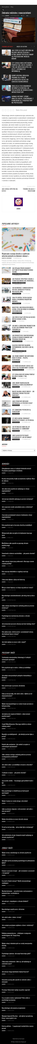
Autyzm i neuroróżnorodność (20, 274)
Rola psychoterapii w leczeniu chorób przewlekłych (17, 525)
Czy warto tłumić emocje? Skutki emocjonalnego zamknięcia (16, 882)
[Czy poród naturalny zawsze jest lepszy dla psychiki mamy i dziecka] (6, 368)
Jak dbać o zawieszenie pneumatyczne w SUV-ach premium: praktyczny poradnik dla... (23, 328)
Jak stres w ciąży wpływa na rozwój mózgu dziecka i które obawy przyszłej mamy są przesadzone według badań (22, 54)
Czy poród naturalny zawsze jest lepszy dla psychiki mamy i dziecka (22, 367)
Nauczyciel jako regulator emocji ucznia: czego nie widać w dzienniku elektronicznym (23, 309)
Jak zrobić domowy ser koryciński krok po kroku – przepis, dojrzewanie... (23, 358)
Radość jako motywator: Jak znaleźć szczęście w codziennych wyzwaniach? (16, 745)
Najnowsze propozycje (18, 1038)
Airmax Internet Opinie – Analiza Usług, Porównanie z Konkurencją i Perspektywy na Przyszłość (22, 99)
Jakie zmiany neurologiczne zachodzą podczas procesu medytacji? (18, 607)
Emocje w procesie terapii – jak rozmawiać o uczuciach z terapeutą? (18, 872)
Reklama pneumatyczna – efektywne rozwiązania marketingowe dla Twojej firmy (16, 934)
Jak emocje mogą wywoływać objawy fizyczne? (15, 972)
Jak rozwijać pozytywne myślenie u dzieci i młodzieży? (18, 925)
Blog (12, 7)
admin (7, 15)
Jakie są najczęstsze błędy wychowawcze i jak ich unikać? (22, 436)
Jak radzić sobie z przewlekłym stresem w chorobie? (17, 764)
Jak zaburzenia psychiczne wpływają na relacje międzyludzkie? (15, 490)
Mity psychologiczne (18, 369)
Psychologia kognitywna (19, 351)
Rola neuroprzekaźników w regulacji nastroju (15, 571)
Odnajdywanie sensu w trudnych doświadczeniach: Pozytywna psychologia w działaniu (16, 469)
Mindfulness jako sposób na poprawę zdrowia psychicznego (15, 544)
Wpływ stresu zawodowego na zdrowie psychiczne (16, 852)
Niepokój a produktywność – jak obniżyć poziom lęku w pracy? (17, 735)
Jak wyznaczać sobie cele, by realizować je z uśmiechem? (21, 428)
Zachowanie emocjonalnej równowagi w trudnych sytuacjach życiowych (16, 658)
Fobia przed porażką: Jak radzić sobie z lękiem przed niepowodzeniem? (17, 695)
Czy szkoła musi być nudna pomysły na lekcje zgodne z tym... (23, 375)
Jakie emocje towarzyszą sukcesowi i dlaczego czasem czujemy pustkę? (18, 562)
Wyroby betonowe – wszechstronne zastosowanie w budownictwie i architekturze (17, 892)
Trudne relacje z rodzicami (29, 190)
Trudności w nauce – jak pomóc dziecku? (14, 773)
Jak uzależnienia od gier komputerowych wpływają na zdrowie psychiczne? (17, 836)
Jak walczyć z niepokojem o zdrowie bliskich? (15, 901)
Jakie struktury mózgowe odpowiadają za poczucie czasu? (22, 402)
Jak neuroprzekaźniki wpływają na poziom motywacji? (17, 499)
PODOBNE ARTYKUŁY (7, 46)
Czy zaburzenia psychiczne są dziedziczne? (21, 411)
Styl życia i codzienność (19, 282)
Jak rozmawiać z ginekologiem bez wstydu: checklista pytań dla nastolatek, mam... (22, 290)
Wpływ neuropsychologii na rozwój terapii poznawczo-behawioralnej (18, 705)
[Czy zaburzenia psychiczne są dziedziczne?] (6, 412)
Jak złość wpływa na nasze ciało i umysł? (14, 642)
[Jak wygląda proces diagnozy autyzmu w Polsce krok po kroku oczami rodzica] (6, 270)
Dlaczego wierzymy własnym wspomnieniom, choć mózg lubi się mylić (22, 347)
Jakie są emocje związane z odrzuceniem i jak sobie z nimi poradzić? (17, 810)
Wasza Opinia (16, 331)
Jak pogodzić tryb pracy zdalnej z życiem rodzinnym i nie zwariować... (23, 280)
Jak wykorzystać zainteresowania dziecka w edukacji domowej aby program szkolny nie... (23, 337)
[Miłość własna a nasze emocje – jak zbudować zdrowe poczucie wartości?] (6, 394)
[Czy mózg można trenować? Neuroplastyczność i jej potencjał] (6, 420)
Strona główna (5, 7)
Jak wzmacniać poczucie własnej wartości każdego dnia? (18, 624)
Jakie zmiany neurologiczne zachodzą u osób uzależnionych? (22, 384)
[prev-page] (32, 46)
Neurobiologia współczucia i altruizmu (13, 909)
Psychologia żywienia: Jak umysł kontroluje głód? (16, 953)
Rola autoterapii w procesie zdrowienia (13, 685)
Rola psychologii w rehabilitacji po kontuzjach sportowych (15, 792)
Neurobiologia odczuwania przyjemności (13, 1008)
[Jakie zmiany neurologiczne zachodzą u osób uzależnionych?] (6, 385)
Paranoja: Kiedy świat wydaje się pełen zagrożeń (16, 990)
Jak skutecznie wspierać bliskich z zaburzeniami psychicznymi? (16, 715)
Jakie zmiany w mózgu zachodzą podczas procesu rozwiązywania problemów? (16, 755)
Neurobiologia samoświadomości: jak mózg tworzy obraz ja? (18, 596)
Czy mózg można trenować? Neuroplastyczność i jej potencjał (23, 419)
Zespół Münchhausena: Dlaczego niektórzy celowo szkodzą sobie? (16, 725)
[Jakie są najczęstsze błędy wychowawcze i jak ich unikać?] (6, 438)
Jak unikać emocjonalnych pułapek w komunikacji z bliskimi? (17, 676)
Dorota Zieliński (6, 258)
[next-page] (34, 46)
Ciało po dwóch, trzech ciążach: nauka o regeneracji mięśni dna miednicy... (22, 299)
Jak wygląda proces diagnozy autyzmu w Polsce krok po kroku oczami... (22, 270)
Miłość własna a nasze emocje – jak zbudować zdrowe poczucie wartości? (23, 393)
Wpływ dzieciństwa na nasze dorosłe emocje (15, 819)
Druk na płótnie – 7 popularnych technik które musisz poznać (17, 1027)
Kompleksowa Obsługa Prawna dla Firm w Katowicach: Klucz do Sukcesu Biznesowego (20, 78)
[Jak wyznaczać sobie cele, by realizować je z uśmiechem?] (6, 429)
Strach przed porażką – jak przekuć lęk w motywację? (17, 827)
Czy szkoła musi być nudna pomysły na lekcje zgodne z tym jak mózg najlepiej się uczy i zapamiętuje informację (22, 67)
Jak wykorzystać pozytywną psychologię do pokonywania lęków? (18, 861)
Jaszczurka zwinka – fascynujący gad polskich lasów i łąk (17, 782)
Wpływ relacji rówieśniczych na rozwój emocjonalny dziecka (17, 944)
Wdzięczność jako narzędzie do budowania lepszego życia (17, 534)
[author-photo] (18, 206)
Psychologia (16, 386)
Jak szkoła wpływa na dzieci (10, 190)
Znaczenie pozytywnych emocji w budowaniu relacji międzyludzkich (17, 516)
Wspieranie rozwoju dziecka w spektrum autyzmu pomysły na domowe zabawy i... (15, 254)
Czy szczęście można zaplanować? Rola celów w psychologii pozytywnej (16, 999)
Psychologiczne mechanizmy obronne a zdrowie (16, 616)
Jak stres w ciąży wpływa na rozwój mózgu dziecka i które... (23, 318)
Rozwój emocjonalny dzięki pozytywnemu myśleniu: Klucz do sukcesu (18, 479)
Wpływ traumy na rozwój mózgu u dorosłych (15, 801)
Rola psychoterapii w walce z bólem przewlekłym (16, 667)
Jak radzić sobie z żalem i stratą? (11, 917)
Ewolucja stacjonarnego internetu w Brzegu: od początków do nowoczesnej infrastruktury (22, 89)
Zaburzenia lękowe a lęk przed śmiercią (13, 579)
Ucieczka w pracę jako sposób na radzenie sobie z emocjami (16, 981)
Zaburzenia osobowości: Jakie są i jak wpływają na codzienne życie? (16, 962)
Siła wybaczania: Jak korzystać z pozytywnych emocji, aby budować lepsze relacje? (17, 633)
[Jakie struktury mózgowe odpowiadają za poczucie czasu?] (6, 403)
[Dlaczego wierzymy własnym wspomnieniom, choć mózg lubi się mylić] (6, 347)
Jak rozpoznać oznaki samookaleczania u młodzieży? (17, 507)
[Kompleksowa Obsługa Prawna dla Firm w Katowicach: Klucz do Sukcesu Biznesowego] (6, 78)
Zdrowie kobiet (16, 293)
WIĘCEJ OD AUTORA (22, 46)
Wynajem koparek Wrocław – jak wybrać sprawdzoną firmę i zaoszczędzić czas (17, 1017)
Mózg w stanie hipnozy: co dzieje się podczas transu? (17, 587)
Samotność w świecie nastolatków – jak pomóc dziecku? (18, 553)
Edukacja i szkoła (17, 313)
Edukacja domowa (17, 341)
